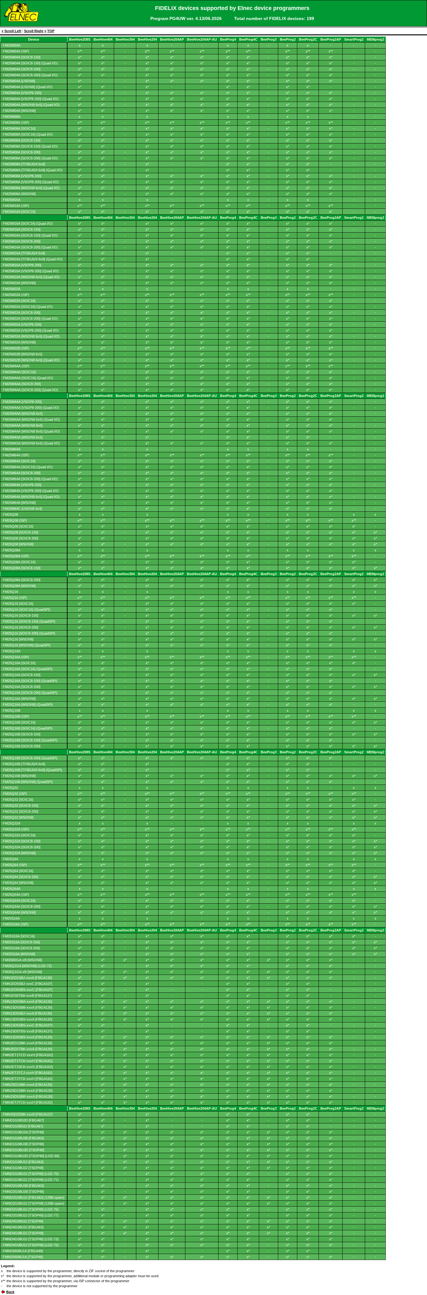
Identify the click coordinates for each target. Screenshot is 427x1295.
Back (10, 1292)
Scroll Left (12, 31)
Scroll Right (33, 31)
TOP (50, 31)
